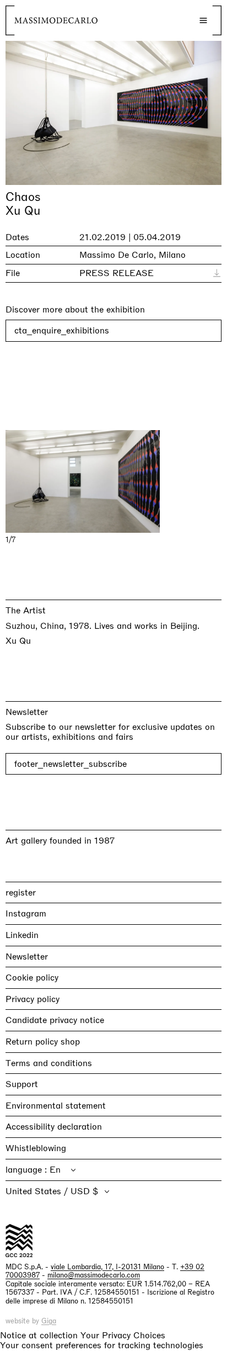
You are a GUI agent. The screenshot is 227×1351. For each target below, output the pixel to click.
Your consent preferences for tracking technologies (101, 1345)
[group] (113, 481)
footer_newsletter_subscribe (70, 764)
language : (28, 1169)
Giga (48, 1321)
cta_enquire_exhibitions (61, 330)
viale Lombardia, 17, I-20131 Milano (107, 1266)
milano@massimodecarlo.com (93, 1275)
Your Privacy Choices (122, 1336)
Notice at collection (39, 1335)
